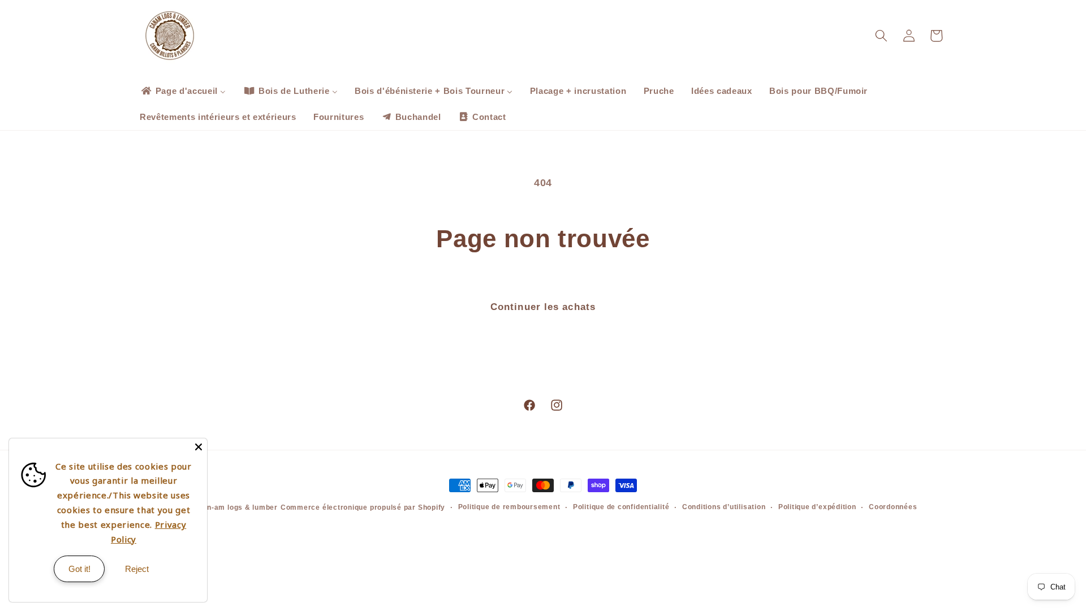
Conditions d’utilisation (723, 507)
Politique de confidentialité (621, 507)
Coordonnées (893, 507)
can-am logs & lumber (238, 507)
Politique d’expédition (817, 507)
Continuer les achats (543, 307)
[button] (881, 35)
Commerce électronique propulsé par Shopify (363, 507)
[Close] (198, 447)
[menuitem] (182, 91)
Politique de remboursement (509, 507)
